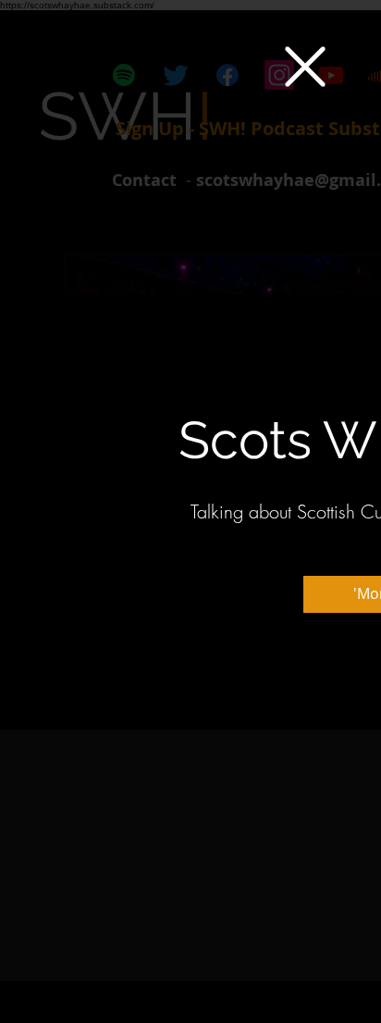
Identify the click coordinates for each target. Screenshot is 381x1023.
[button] (305, 66)
